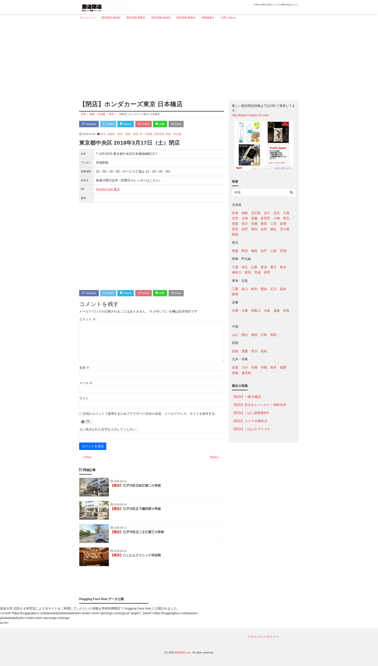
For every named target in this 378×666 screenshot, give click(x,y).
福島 (254, 250)
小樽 (276, 218)
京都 (235, 310)
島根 (254, 334)
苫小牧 (284, 229)
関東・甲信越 (173, 134)
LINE (161, 124)
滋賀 (276, 310)
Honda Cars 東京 (108, 189)
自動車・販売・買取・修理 (122, 134)
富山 (245, 288)
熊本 (273, 367)
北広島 (256, 213)
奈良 (286, 310)
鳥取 (273, 334)
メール (86, 383)
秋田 (245, 250)
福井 (283, 288)
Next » (214, 457)
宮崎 (254, 367)
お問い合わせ (228, 17)
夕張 (245, 218)
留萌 (283, 223)
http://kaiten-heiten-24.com (250, 115)
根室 (264, 223)
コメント (87, 319)
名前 (84, 367)
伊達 (235, 213)
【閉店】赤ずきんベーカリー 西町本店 (259, 404)
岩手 (264, 250)
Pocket (144, 124)
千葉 (235, 267)
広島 (264, 334)
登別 (235, 229)
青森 (235, 250)
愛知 (264, 288)
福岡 (283, 367)
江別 (273, 223)
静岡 (235, 294)
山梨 (254, 267)
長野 (267, 272)
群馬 (248, 272)
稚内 (254, 229)
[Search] (292, 193)
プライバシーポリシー (263, 636)
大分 (245, 367)
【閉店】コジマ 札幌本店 (249, 420)
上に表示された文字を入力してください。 (109, 429)
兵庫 (245, 310)
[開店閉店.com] (106, 6)
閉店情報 (159, 134)
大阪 (267, 310)
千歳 (286, 213)
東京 (103, 134)
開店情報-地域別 (111, 17)
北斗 (267, 213)
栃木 (283, 267)
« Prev (87, 457)
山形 (273, 250)
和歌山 (256, 310)
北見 (276, 213)
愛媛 (245, 351)
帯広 (286, 218)
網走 (273, 229)
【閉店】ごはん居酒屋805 (250, 412)
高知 (264, 351)
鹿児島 (246, 372)
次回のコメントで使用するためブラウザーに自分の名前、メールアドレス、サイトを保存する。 (150, 413)
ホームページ (87, 17)
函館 (245, 213)
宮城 (283, 250)
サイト (84, 398)
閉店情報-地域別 (161, 17)
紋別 (264, 229)
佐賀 (235, 367)
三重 (235, 288)
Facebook (90, 124)
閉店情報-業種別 (186, 17)
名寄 (235, 218)
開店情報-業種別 (136, 17)
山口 (235, 334)
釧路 (235, 234)
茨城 (257, 272)
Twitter (109, 124)
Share (177, 124)
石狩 (245, 229)
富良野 (265, 218)
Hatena (126, 124)
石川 (273, 288)
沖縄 (264, 367)
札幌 (254, 223)
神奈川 (236, 272)
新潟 (264, 267)
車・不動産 (146, 134)
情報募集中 (208, 17)
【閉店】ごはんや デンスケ (251, 428)
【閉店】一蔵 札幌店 (246, 396)
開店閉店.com (183, 652)
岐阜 (254, 288)
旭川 (245, 223)
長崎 (235, 372)
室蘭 (254, 218)
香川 (254, 351)
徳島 (235, 351)
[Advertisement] (188, 58)
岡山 (245, 334)
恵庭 (235, 223)
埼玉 (245, 267)
